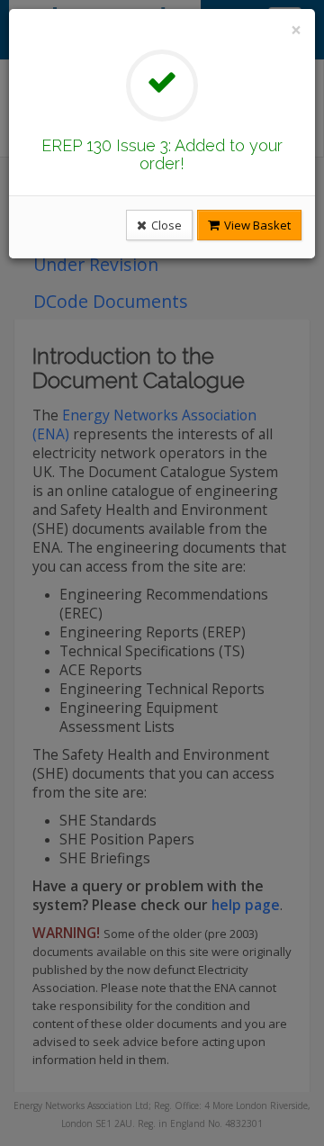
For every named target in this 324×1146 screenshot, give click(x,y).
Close (165, 225)
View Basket (256, 225)
